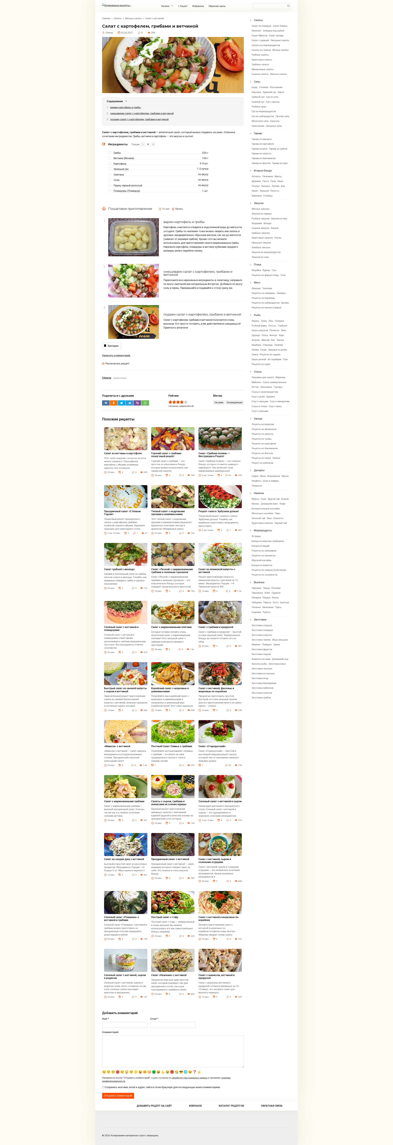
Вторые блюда (263, 170)
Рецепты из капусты (262, 434)
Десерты (259, 470)
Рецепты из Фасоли (262, 453)
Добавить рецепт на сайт (154, 1105)
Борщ (255, 87)
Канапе (274, 228)
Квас (269, 518)
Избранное (198, 6)
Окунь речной (259, 359)
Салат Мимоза (259, 35)
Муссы (285, 476)
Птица (257, 264)
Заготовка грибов (261, 697)
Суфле (255, 476)
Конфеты (256, 480)
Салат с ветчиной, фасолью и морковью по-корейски (216, 690)
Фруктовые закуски (262, 237)
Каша (280, 181)
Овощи (258, 418)
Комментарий (110, 1032)
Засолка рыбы (259, 663)
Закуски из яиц (279, 218)
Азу (283, 186)
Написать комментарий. (116, 355)
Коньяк (285, 499)
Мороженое (273, 476)
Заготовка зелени (261, 639)
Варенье (256, 644)
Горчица (278, 387)
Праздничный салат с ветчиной (170, 859)
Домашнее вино (269, 503)
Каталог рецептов (231, 1105)
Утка (283, 275)
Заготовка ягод (260, 678)
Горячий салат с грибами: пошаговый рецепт (166, 455)
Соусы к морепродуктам (265, 392)
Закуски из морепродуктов (266, 252)
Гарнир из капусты (261, 153)
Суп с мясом (272, 101)
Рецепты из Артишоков (264, 429)
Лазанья (265, 186)
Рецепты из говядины (263, 293)
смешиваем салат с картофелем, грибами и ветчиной (142, 113)
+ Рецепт (183, 6)
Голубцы (268, 195)
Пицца (266, 588)
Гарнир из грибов (278, 148)
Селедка (279, 320)
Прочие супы (282, 116)
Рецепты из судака (270, 354)
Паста (265, 181)
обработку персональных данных (189, 1078)
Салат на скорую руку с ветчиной (124, 859)
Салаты (258, 20)
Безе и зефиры (271, 480)
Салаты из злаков (261, 50)
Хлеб (267, 592)
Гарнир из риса (259, 148)
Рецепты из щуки (261, 364)
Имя (105, 1018)
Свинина (281, 293)
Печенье (256, 607)
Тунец (264, 320)
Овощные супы (274, 126)
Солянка (263, 87)
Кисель (255, 503)
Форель (256, 340)
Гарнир (258, 133)
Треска (280, 340)
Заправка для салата (263, 377)
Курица (266, 270)
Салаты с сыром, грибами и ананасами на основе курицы (168, 803)
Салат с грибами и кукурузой (215, 627)
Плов (273, 181)
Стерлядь (268, 345)
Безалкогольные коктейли (266, 508)
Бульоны (275, 121)
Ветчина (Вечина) (124, 158)
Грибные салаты (260, 64)
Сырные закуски (260, 228)
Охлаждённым (234, 402)
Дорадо (256, 335)
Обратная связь (217, 6)
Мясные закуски (260, 209)
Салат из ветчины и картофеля (123, 453)
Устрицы (256, 536)
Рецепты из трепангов (263, 555)
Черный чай (280, 523)
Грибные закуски (261, 233)
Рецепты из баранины (263, 298)
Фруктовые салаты (262, 59)
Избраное (195, 1105)
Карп (281, 335)
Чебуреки (257, 602)
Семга (255, 354)
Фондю (268, 223)
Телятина (267, 288)
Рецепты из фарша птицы (265, 275)
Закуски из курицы (262, 213)
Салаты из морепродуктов (266, 45)
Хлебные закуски (261, 247)
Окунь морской (260, 330)
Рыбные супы (259, 106)
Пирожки (256, 588)
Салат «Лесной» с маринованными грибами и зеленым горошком (172, 571)
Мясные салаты (278, 74)
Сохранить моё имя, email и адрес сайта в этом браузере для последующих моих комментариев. (162, 1087)
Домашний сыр (280, 659)
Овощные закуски (261, 242)
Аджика (270, 396)
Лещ (270, 320)
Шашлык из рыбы (277, 349)
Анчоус (273, 335)
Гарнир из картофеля (263, 143)
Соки (263, 499)
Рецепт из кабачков (262, 463)
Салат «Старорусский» (212, 746)
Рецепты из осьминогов (265, 574)
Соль (117, 179)
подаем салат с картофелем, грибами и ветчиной (139, 119)
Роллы (277, 237)
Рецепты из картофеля (264, 443)
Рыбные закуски (260, 218)
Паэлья (256, 186)
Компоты (278, 518)
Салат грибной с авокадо (119, 569)
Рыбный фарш (259, 325)
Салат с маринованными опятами (171, 627)
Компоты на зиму (261, 659)
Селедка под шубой (273, 30)
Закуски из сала (260, 257)
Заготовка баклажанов (264, 683)
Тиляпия (278, 345)
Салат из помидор (261, 26)
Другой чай (274, 499)
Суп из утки (272, 97)
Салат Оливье (280, 26)
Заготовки (260, 619)
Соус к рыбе (258, 396)
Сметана (119, 174)
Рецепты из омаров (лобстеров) (269, 570)
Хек (273, 340)
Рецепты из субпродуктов (266, 302)
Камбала (256, 345)
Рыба (257, 315)
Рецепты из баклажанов (265, 448)
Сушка (276, 644)
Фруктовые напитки (262, 523)
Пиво (277, 513)
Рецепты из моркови (263, 424)
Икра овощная (280, 639)
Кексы (275, 597)
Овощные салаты (279, 40)
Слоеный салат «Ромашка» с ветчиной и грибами (121, 919)
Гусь (274, 270)
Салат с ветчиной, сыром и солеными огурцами (214, 861)
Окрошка (256, 92)
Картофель (120, 163)
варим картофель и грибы (125, 107)
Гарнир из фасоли (261, 163)
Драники (256, 181)
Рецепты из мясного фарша (266, 307)
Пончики (275, 588)
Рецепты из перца (261, 458)
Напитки (259, 493)
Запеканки (267, 607)
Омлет (255, 190)
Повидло (267, 644)
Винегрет (256, 30)
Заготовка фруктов (262, 649)
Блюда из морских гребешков (268, 541)
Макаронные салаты (263, 69)
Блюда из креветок (262, 565)
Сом (285, 359)
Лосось (272, 325)
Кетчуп (255, 387)
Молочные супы (260, 121)
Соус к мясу (275, 406)
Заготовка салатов (262, 692)
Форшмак (257, 223)
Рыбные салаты (260, 54)
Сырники (256, 612)
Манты (278, 176)
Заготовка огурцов (262, 625)
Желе (263, 476)
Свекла (276, 458)
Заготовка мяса (277, 663)
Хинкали (264, 190)
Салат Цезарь (276, 35)
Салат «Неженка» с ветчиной (169, 975)
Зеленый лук (121, 169)
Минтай (265, 340)
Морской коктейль (262, 560)
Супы (257, 81)
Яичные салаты (280, 50)
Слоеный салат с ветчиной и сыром (220, 801)
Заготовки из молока (263, 673)
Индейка (256, 270)
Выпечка (259, 582)
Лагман (275, 186)
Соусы (258, 371)
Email (154, 1018)
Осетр (265, 335)
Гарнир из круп (280, 163)
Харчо (281, 92)
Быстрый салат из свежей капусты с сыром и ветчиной (125, 690)
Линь (283, 330)
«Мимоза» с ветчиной (117, 746)
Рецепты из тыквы (262, 438)
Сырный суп (258, 101)
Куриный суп (269, 92)
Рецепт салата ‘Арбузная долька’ (218, 511)
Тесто (275, 602)
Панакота (257, 485)
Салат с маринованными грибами (124, 801)
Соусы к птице (259, 406)
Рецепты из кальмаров (264, 550)
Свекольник (258, 126)
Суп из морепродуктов (264, 111)
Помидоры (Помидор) (127, 190)
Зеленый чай (258, 518)
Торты (278, 607)
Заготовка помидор (262, 630)
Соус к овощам (260, 401)
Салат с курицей (260, 40)
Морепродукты (263, 530)
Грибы (117, 152)
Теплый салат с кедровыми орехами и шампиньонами (168, 513)
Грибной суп (258, 97)
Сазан (263, 349)
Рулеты (266, 612)
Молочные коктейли (262, 513)
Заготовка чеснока (262, 668)
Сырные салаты (260, 74)
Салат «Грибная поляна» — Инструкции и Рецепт (214, 455)
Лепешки (256, 597)
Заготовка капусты (262, 635)
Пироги (267, 602)
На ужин (219, 402)
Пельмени (267, 176)
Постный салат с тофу (164, 917)
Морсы (255, 499)
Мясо (257, 282)
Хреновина (266, 387)
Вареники (257, 195)
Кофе (282, 503)
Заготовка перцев (261, 654)
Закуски (259, 203)
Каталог (165, 6)
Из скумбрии (274, 359)
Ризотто (274, 190)
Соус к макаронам (280, 401)
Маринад (280, 377)
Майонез (256, 382)
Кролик (285, 302)
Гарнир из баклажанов (264, 158)
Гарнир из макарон (262, 139)
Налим (255, 349)
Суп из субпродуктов (263, 116)
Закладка (112, 345)
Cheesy (106, 377)
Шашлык (256, 288)
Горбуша (282, 325)
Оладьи (266, 597)
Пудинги (275, 592)
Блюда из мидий (260, 546)
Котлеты (256, 176)
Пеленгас (274, 330)
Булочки (284, 602)
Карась (255, 320)
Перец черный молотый (128, 185)
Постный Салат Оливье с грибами (171, 746)
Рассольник (276, 87)
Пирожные (257, 592)
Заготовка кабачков (262, 688)
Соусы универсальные (274, 382)
